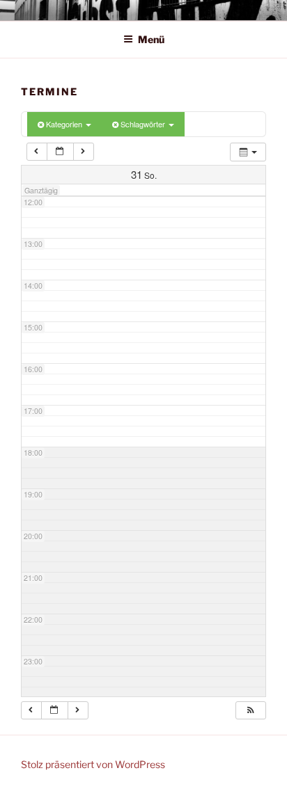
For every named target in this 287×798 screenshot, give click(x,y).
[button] (250, 710)
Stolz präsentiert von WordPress (93, 764)
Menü (151, 39)
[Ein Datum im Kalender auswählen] (60, 152)
